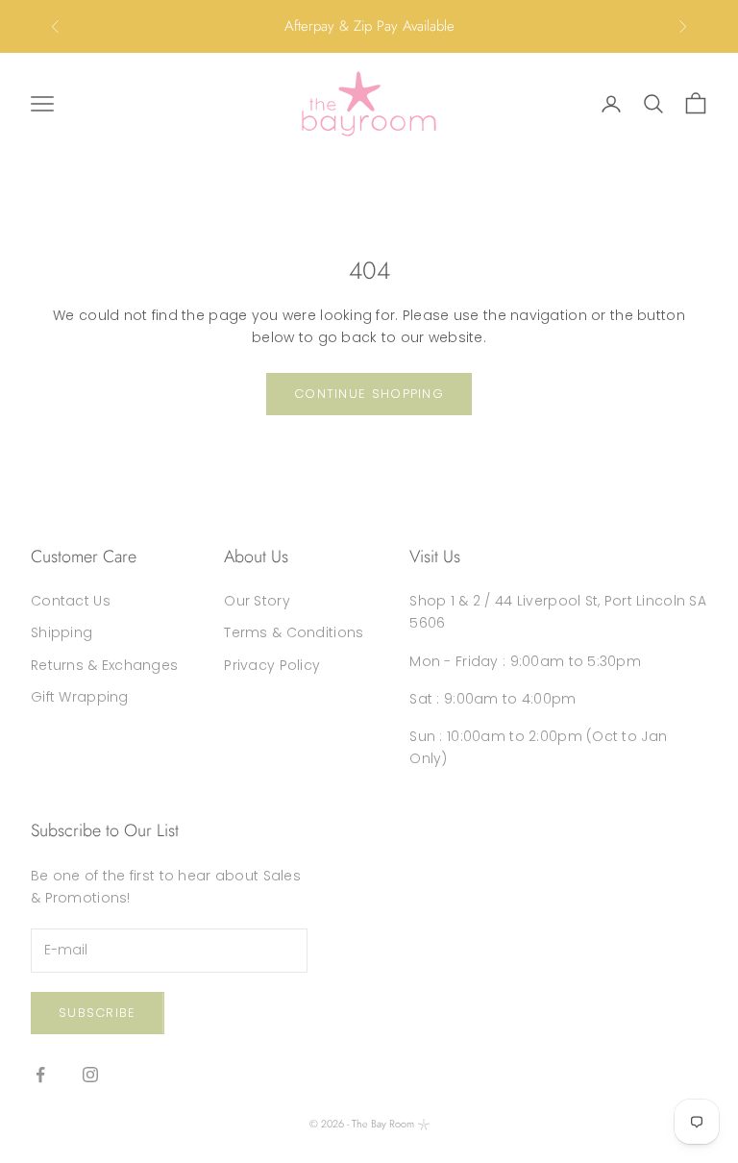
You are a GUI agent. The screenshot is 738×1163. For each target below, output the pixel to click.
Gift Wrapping (80, 696)
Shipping (61, 632)
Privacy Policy (272, 665)
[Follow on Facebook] (40, 1074)
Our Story (257, 600)
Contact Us (71, 600)
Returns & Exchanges (104, 665)
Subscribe (97, 1012)
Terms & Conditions (293, 632)
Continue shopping (369, 393)
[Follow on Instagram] (90, 1074)
